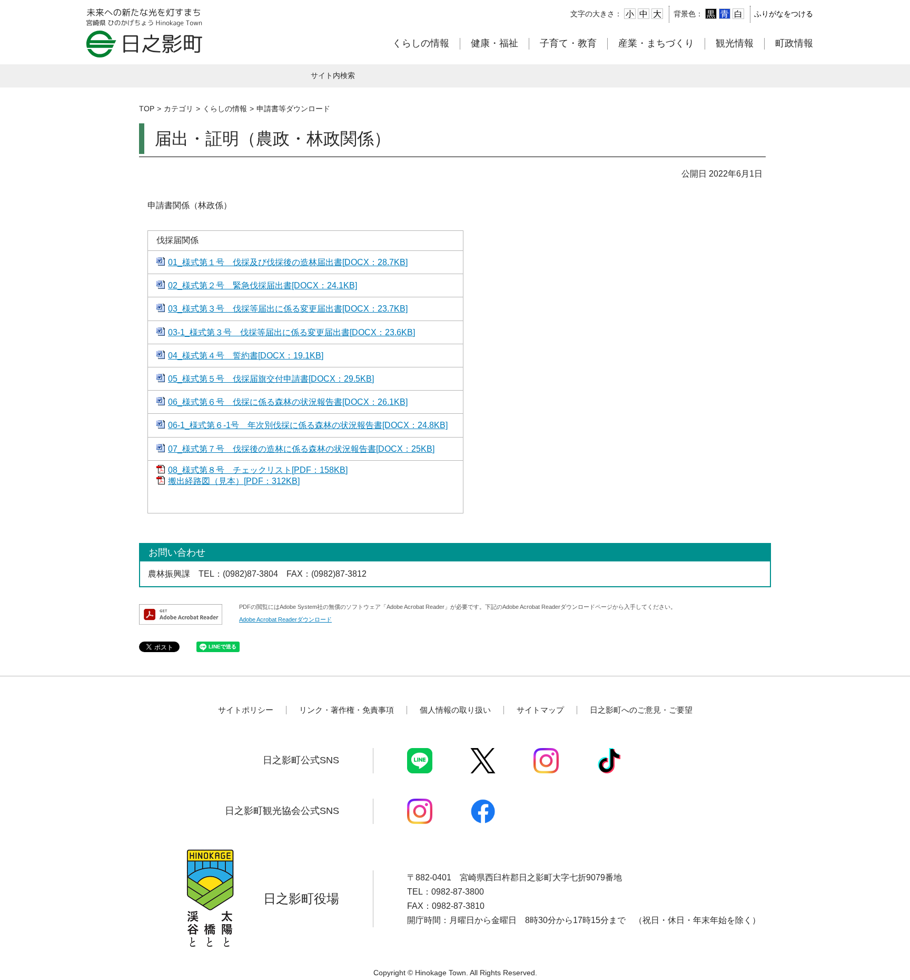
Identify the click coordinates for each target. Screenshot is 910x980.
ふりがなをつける (783, 13)
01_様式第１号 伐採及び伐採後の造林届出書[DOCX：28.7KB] (288, 262)
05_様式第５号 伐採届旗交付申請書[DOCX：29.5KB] (271, 378)
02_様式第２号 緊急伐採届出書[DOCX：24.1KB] (262, 285)
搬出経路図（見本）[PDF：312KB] (234, 481)
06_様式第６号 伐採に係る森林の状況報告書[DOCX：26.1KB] (288, 401)
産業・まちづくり (656, 43)
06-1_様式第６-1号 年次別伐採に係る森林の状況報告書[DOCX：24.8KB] (308, 425)
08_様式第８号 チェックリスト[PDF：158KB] (258, 469)
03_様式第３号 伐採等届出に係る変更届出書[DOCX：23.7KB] (288, 308)
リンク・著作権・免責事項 (346, 709)
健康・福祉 (494, 43)
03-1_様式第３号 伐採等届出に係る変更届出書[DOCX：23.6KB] (291, 332)
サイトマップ (540, 709)
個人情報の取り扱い (455, 709)
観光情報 (735, 43)
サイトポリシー (245, 709)
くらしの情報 (420, 43)
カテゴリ (178, 108)
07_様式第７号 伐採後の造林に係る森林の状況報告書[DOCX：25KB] (301, 448)
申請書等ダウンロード (293, 108)
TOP (146, 108)
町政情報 (794, 43)
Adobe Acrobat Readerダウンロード (285, 619)
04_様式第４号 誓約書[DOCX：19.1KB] (245, 355)
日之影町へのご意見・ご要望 (641, 709)
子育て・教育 (568, 43)
